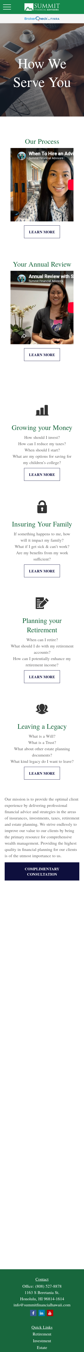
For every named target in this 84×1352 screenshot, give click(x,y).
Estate (42, 1347)
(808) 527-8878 (48, 1286)
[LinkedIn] (41, 1313)
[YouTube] (50, 1313)
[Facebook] (33, 1313)
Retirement (42, 1334)
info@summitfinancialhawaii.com (42, 1304)
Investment (42, 1340)
